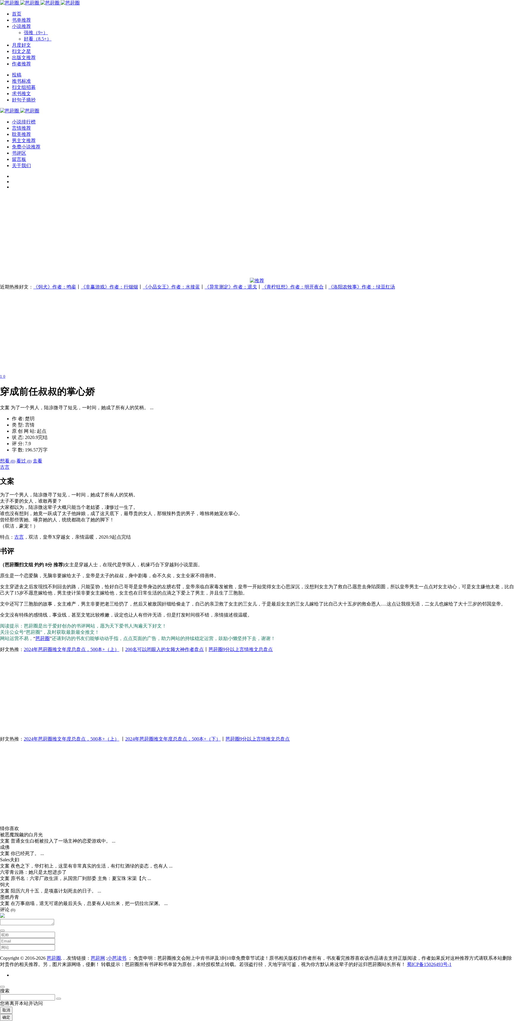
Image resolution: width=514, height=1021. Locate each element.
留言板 (19, 159)
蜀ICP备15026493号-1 (429, 964)
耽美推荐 (21, 134)
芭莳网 (98, 958)
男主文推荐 (24, 140)
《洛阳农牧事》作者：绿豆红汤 (361, 286)
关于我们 (21, 165)
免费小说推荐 (26, 146)
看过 (24, 460)
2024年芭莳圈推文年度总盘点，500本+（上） (71, 649)
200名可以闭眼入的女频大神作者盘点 (164, 649)
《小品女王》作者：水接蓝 (171, 286)
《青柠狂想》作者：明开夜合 (293, 286)
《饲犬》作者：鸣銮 (54, 286)
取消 (6, 1010)
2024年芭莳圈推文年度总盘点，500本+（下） (173, 738)
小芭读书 (116, 958)
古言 (5, 467)
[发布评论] (2, 930)
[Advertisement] (178, 236)
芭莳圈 (42, 638)
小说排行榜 (24, 121)
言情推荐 (21, 128)
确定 (6, 1017)
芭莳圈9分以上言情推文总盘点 (241, 649)
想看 (7, 460)
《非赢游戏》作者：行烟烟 (109, 286)
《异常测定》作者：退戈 (231, 286)
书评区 (19, 153)
